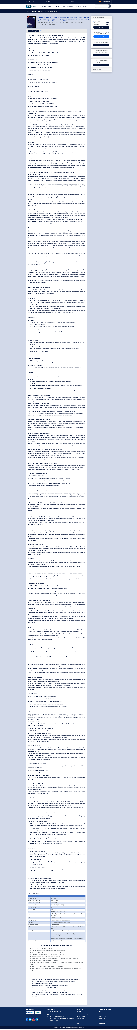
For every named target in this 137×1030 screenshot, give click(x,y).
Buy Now (101, 27)
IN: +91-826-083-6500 (105, 1)
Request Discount (101, 55)
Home (44, 6)
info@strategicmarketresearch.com (59, 1014)
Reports (58, 6)
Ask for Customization (101, 64)
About (50, 6)
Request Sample (101, 36)
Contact (86, 6)
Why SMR (79, 1011)
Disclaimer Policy (103, 1021)
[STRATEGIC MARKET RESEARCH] (31, 6)
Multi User (96, 22)
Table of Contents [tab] (44, 31)
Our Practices (68, 6)
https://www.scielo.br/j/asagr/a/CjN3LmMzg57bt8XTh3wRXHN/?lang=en (49, 990)
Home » (27, 11)
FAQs (100, 1011)
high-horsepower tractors (57, 302)
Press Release (80, 1021)
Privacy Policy (102, 1018)
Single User (97, 21)
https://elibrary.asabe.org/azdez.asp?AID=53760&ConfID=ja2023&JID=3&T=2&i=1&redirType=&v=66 (56, 979)
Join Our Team (80, 1018)
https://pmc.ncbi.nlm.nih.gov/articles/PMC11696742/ (45, 987)
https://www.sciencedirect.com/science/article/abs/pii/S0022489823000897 (50, 985)
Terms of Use (102, 1016)
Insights (78, 6)
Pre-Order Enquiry (101, 45)
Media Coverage (81, 1016)
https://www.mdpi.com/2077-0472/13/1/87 (42, 983)
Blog (78, 1023)
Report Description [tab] (33, 31)
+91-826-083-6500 (56, 1011)
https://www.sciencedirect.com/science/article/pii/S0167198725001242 (49, 992)
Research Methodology (82, 1014)
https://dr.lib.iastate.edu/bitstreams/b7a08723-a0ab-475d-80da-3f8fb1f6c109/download (53, 981)
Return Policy (102, 1023)
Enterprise (96, 24)
